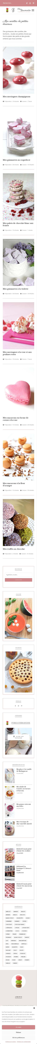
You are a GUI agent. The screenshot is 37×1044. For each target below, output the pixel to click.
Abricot (8, 911)
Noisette (14, 947)
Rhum (7, 960)
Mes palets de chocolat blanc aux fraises (18, 224)
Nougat (8, 950)
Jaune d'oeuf (18, 937)
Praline (23, 956)
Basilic (15, 914)
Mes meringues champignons (16, 97)
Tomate (27, 960)
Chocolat (9, 924)
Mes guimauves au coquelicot (16, 160)
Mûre (7, 947)
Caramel (17, 921)
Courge (24, 931)
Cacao (28, 918)
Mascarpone (22, 940)
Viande (15, 963)
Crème (8, 934)
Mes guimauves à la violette (15, 289)
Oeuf (15, 950)
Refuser (18, 1032)
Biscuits (22, 914)
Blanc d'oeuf (9, 918)
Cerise (24, 921)
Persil (15, 953)
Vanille (8, 963)
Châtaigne (9, 927)
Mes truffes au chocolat (14, 549)
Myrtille (24, 943)
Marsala (13, 940)
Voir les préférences (18, 1037)
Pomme (16, 956)
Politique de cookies (11, 1041)
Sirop (20, 960)
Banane (8, 914)
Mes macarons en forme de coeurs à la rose (15, 419)
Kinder (27, 937)
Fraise (14, 934)
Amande (16, 911)
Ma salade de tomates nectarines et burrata (24, 789)
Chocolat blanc (19, 924)
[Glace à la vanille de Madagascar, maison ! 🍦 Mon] (18, 741)
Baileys (23, 911)
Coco (17, 931)
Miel (7, 943)
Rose (13, 960)
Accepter (18, 1027)
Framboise (22, 934)
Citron (17, 927)
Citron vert (25, 927)
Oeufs (21, 950)
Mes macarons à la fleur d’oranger (14, 484)
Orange (8, 953)
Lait (7, 940)
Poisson (8, 956)
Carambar (8, 921)
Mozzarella (15, 943)
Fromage (8, 937)
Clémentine (9, 931)
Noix (21, 947)
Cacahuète (20, 918)
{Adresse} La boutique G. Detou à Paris (24, 868)
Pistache (22, 953)
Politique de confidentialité (24, 1041)
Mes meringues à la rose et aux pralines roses (17, 353)
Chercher (18, 580)
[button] (34, 1008)
